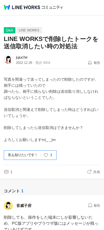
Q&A (9, 30)
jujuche (22, 57)
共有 (96, 172)
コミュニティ (52, 7)
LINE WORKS (29, 30)
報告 (97, 63)
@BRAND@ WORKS (22, 7)
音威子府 (24, 205)
